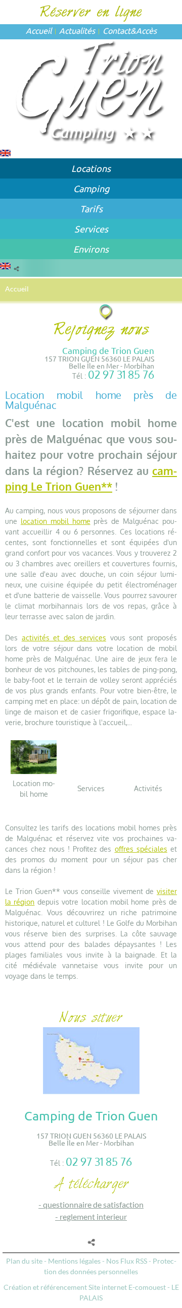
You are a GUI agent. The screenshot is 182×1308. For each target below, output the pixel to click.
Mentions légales (74, 1261)
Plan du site (24, 1261)
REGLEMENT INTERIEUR (93, 1216)
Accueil (39, 30)
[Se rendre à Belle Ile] (106, 312)
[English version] (5, 152)
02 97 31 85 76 (121, 374)
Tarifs (91, 208)
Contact (116, 30)
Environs (91, 249)
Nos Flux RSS (126, 1261)
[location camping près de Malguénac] (34, 756)
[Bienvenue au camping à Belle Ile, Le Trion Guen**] (91, 90)
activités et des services (64, 637)
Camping (91, 188)
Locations (91, 168)
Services (91, 228)
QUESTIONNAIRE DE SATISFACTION (93, 1204)
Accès (146, 30)
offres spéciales (141, 849)
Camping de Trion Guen (108, 350)
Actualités (77, 30)
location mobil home (55, 521)
